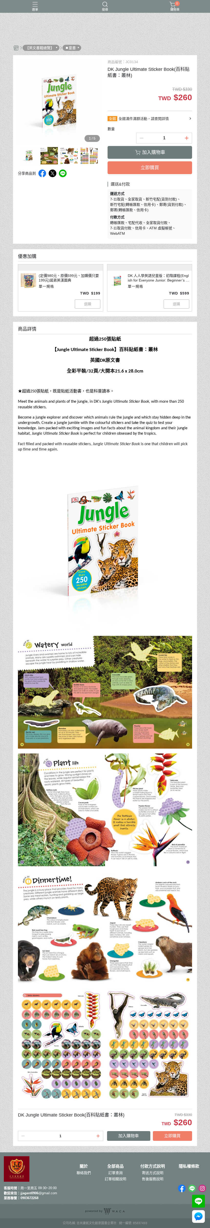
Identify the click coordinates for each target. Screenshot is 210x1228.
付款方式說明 (152, 1166)
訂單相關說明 (115, 1179)
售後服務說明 (152, 1179)
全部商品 (115, 1166)
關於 (84, 1166)
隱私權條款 (189, 1166)
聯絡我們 (84, 1173)
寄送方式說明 (152, 1173)
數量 (111, 129)
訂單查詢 (115, 1173)
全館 (112, 119)
